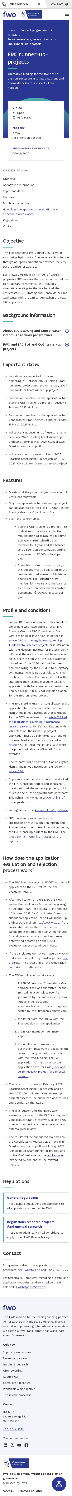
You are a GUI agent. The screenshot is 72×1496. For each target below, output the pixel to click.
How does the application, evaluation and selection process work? (30, 212)
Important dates (13, 191)
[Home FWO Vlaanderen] (22, 14)
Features (8, 197)
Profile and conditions (17, 203)
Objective (9, 179)
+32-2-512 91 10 (13, 1429)
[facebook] (26, 1445)
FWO (24, 1483)
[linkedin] (5, 1445)
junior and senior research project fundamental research (41, 1071)
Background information (19, 185)
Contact (8, 226)
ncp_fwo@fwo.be (48, 922)
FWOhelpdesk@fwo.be (30, 1287)
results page (55, 1155)
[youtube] (19, 1445)
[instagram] (12, 1445)
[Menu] (67, 14)
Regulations (10, 220)
